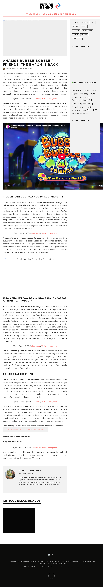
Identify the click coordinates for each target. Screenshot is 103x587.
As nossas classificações (53, 563)
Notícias (46, 14)
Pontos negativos (36, 429)
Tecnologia (70, 14)
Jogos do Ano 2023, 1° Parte (83, 94)
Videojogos (33, 14)
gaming (75, 26)
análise (75, 22)
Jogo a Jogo (87, 82)
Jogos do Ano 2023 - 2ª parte (84, 90)
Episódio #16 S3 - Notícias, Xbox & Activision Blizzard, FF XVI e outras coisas (84, 110)
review (75, 34)
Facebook (35, 99)
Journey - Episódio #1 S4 (82, 104)
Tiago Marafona (12, 68)
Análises (57, 14)
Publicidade (89, 561)
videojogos (77, 38)
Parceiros (73, 561)
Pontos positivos (14, 429)
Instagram (52, 99)
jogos (84, 26)
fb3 (93, 22)
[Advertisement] (85, 64)
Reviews (84, 34)
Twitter (44, 99)
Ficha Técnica (40, 561)
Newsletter (58, 561)
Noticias (76, 30)
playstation (87, 30)
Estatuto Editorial (19, 561)
